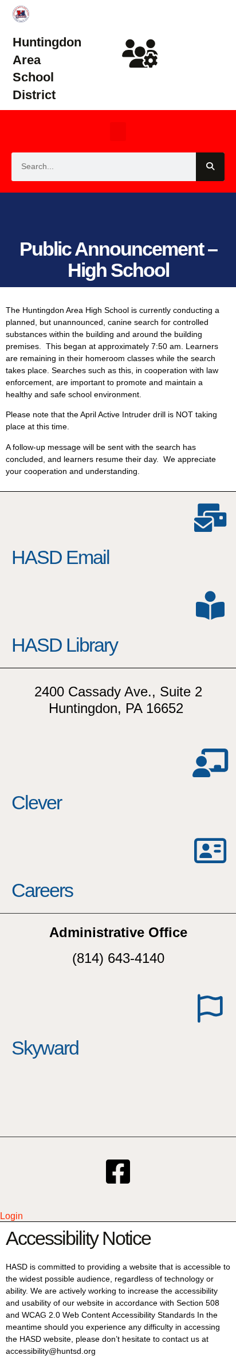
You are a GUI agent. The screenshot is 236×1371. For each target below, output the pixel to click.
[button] (118, 131)
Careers (42, 890)
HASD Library (64, 645)
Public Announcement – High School (118, 259)
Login (11, 1216)
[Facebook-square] (118, 1171)
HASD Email (60, 557)
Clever (36, 802)
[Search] (210, 166)
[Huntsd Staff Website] (140, 53)
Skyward (44, 1048)
